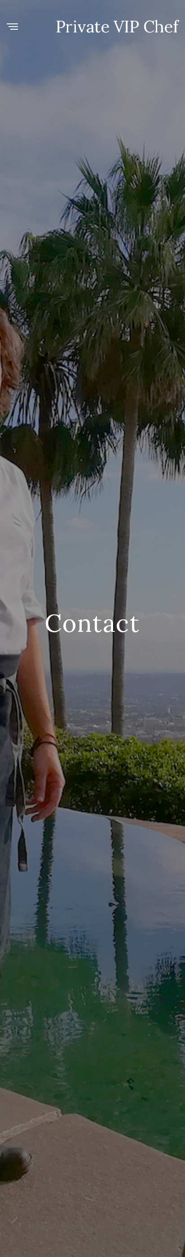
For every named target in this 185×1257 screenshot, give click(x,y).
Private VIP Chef (117, 26)
